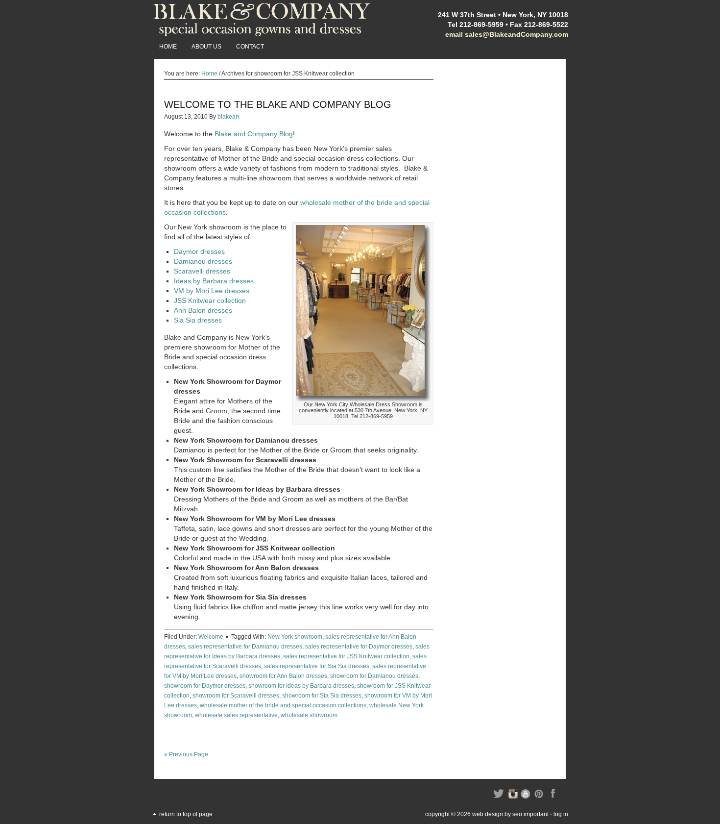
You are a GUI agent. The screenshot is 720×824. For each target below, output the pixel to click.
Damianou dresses (203, 261)
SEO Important (530, 814)
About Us (206, 46)
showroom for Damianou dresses (374, 676)
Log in (560, 814)
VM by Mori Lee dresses (211, 291)
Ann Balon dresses (203, 310)
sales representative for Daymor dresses (358, 646)
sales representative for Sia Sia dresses (316, 666)
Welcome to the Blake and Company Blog (277, 104)
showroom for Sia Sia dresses (321, 695)
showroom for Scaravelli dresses (235, 695)
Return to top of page (186, 814)
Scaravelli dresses (202, 271)
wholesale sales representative (236, 715)
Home (168, 46)
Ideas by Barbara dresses (214, 281)
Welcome (210, 636)
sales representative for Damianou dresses (245, 646)
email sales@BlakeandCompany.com (506, 34)
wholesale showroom (309, 715)
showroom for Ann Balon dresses (283, 676)
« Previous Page (186, 754)
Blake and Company (262, 19)
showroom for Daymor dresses (204, 685)
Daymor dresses (199, 251)
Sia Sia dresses (198, 320)
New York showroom (294, 636)
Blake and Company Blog (254, 134)
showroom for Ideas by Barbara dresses (301, 685)
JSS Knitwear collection (210, 300)
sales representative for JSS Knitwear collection (346, 656)
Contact (250, 46)
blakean (228, 116)
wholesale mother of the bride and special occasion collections (283, 705)
